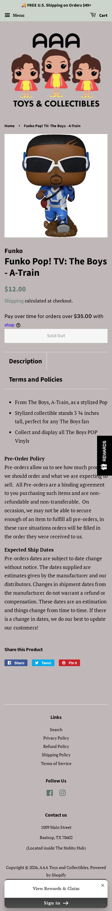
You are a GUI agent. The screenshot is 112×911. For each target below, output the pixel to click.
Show (104, 455)
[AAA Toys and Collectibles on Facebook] (49, 794)
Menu (18, 15)
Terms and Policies (35, 379)
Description (25, 361)
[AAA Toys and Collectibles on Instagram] (62, 794)
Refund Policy (56, 746)
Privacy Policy (56, 738)
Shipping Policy (56, 755)
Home (9, 126)
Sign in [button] (53, 903)
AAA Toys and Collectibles (63, 867)
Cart (103, 16)
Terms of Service (56, 763)
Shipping (14, 300)
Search (56, 729)
